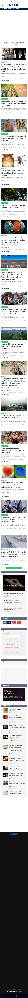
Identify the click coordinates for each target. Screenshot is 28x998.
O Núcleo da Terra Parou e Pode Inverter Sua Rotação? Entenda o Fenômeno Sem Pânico (13, 240)
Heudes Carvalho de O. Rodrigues (10, 78)
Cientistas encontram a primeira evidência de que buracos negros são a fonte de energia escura (17, 759)
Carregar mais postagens (14, 568)
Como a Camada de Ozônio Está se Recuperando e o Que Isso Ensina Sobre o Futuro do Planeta (13, 485)
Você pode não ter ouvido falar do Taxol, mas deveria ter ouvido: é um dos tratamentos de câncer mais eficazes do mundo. (16, 749)
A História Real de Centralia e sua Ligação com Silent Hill (13, 417)
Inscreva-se (14, 989)
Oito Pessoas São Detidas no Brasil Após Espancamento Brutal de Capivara (13, 138)
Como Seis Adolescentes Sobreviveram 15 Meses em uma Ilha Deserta (12, 450)
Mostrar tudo (14, 44)
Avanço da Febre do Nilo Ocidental (11, 8)
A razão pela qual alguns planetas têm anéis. (15, 767)
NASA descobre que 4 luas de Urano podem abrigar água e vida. (16, 775)
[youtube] (19, 622)
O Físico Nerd (18, 991)
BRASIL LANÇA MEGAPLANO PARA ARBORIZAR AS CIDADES (13, 206)
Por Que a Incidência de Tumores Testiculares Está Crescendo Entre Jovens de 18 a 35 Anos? (12, 601)
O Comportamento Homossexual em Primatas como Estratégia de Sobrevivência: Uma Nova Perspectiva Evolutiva (13, 382)
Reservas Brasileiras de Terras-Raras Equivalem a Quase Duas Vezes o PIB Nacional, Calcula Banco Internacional (12, 276)
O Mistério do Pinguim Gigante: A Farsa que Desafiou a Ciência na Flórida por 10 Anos (13, 519)
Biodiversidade (5, 62)
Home (8, 989)
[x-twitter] (14, 1)
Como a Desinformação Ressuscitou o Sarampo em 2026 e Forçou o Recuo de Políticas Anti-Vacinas (13, 594)
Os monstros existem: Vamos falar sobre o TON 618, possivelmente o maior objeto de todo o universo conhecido (12, 586)
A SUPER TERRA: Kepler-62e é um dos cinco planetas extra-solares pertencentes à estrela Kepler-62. (17, 728)
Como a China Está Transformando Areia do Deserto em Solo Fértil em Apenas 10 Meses (13, 104)
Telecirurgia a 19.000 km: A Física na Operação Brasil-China (13, 608)
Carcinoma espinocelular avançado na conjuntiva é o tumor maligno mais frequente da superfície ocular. (16, 718)
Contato (19, 989)
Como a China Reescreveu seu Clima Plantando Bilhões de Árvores (12, 346)
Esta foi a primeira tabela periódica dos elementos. (15, 792)
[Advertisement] (14, 24)
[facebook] (12, 1)
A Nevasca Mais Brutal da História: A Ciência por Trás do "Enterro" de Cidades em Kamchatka (13, 554)
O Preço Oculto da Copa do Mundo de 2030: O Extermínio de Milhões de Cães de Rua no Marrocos (13, 311)
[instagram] (16, 1)
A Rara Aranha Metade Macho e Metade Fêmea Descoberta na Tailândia (12, 173)
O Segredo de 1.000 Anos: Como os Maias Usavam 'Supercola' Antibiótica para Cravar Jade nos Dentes (13, 68)
